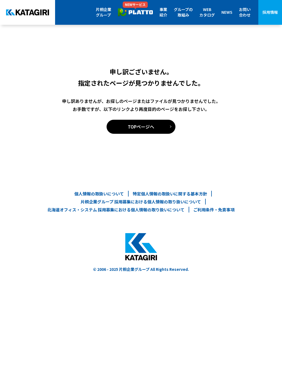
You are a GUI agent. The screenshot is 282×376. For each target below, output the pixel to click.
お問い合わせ (245, 12)
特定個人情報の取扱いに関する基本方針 (170, 194)
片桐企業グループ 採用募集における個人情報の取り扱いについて (141, 202)
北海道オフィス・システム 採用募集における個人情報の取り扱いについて (116, 209)
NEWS (226, 12)
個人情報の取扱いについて (99, 194)
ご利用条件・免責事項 (214, 209)
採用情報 (270, 12)
